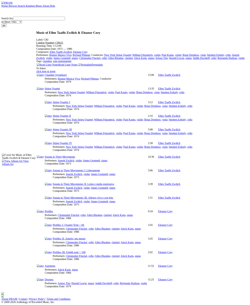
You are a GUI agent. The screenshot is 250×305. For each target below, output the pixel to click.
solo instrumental (62, 61)
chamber (47, 61)
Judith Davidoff (201, 58)
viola (203, 55)
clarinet (129, 58)
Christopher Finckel (89, 58)
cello (228, 55)
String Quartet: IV (62, 143)
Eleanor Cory (80, 51)
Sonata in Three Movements (60, 156)
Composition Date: (46, 48)
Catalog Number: (45, 42)
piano (75, 58)
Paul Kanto (168, 55)
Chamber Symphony (56, 74)
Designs (49, 279)
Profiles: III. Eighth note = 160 (69, 252)
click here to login (45, 71)
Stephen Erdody (215, 55)
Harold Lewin (176, 58)
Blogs (39, 5)
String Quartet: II (62, 115)
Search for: (7, 18)
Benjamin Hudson (227, 58)
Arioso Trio (161, 58)
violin (157, 55)
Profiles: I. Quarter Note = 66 (68, 225)
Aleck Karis (140, 58)
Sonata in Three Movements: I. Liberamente (76, 170)
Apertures (50, 265)
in (2, 21)
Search (22, 5)
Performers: (42, 55)
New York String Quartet (117, 55)
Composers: (43, 51)
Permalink (97, 64)
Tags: (39, 61)
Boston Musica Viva (60, 55)
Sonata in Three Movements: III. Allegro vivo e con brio (83, 197)
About (46, 5)
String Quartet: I (61, 102)
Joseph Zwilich (66, 160)
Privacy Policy (37, 298)
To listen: (41, 68)
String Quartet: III (62, 129)
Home (5, 5)
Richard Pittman (81, 55)
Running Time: (44, 45)
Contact (23, 298)
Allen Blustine (115, 58)
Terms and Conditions (58, 298)
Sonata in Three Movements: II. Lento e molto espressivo (83, 184)
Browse (13, 5)
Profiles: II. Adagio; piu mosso (69, 238)
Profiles (49, 211)
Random (31, 5)
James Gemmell (61, 58)
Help (52, 5)
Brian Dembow (190, 55)
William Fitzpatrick (142, 55)
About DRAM (9, 298)
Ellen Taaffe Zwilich (61, 51)
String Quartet (52, 88)
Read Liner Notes (68, 64)
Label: (40, 39)
